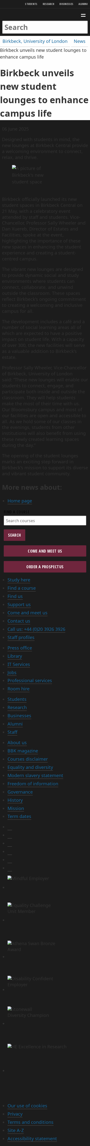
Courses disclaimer (28, 759)
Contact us (19, 621)
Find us (15, 596)
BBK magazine (23, 751)
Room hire (19, 689)
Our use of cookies (27, 1106)
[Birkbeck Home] (45, 14)
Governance (20, 792)
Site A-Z (16, 1130)
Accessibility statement (32, 1139)
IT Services (19, 664)
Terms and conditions (31, 1122)
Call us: (36, 629)
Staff (12, 732)
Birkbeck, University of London (35, 41)
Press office (20, 648)
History (15, 800)
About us (17, 742)
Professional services (30, 680)
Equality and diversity (30, 767)
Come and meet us (45, 551)
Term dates (19, 816)
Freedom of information (33, 784)
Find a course (17, 512)
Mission (16, 808)
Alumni (83, 3)
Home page (20, 501)
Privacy (15, 1114)
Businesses (66, 3)
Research (48, 3)
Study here (19, 580)
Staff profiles (21, 637)
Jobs (12, 672)
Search (14, 535)
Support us (19, 604)
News (80, 41)
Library (15, 656)
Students (31, 3)
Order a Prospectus (45, 567)
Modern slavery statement (35, 775)
